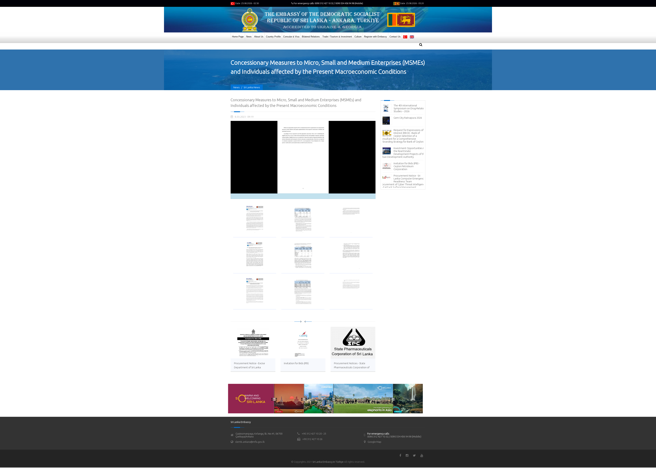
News (249, 36)
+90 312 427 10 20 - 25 (314, 433)
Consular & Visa (291, 36)
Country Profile (273, 36)
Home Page (238, 36)
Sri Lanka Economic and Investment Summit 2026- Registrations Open (408, 108)
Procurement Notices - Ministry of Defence (406, 143)
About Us (258, 36)
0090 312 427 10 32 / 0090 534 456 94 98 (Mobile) (394, 436)
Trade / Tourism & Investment (337, 36)
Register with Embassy (375, 36)
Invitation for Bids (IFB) (296, 363)
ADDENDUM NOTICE (405, 178)
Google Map (374, 441)
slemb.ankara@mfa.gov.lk (250, 441)
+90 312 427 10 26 (312, 439)
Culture (357, 36)
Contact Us (395, 36)
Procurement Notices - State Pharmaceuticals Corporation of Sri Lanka (352, 367)
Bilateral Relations (311, 36)
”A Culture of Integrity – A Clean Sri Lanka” (407, 155)
